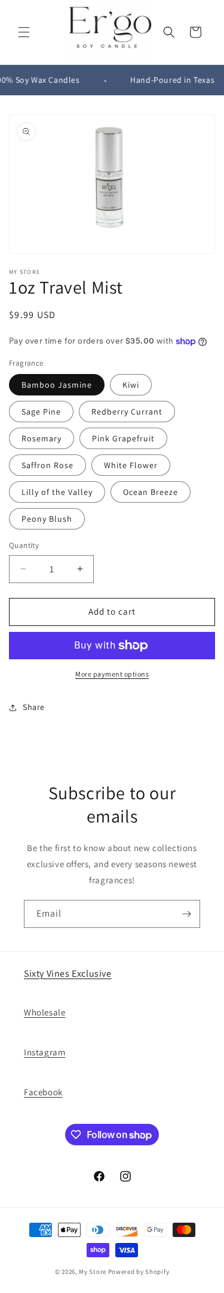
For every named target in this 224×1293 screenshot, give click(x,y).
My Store (92, 1271)
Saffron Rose (47, 465)
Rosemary (42, 438)
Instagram (44, 1052)
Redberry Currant (126, 411)
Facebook (43, 1092)
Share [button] (34, 707)
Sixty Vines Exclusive (68, 973)
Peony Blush (47, 518)
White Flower (131, 465)
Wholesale (44, 1012)
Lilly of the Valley (57, 492)
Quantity (24, 545)
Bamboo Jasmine (57, 384)
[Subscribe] (186, 914)
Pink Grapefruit (123, 438)
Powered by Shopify (139, 1271)
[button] (24, 32)
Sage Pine (41, 411)
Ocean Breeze (150, 492)
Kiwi (130, 384)
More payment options (112, 673)
